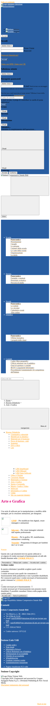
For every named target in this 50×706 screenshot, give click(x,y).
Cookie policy (11, 645)
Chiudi (4, 111)
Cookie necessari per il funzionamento (16, 587)
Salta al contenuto (8, 2)
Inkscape (15, 530)
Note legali (10, 647)
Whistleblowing (12, 658)
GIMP (14, 521)
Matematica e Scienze (19, 480)
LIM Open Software (23, 473)
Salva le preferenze (20, 596)
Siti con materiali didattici (20, 495)
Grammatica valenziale (19, 434)
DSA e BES (15, 445)
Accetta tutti (38, 563)
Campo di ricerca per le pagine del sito (15, 376)
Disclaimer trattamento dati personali (15, 685)
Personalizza (6, 563)
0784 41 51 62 (14, 616)
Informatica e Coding (19, 491)
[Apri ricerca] (30, 186)
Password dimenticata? (9, 55)
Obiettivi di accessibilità (15, 656)
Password (27, 51)
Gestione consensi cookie (15, 660)
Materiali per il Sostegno (20, 439)
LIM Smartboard (22, 469)
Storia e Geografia (18, 484)
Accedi (4, 36)
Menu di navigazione (33, 427)
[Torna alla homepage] (25, 175)
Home (8, 400)
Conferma (13, 173)
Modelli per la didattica (19, 437)
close (4, 216)
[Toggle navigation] (20, 205)
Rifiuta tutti (20, 563)
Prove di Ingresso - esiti (20, 441)
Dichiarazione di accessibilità (17, 654)
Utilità (13, 493)
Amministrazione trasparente (17, 662)
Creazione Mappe (17, 477)
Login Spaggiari (19, 95)
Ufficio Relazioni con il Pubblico (18, 651)
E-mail (26, 86)
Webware (14, 488)
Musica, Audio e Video (19, 486)
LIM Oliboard (21, 471)
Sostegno (14, 443)
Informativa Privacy (13, 649)
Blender (14, 537)
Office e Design (17, 475)
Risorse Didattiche (13, 403)
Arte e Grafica (16, 482)
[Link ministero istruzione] (11, 4)
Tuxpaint (15, 543)
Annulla (4, 173)
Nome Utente (29, 48)
